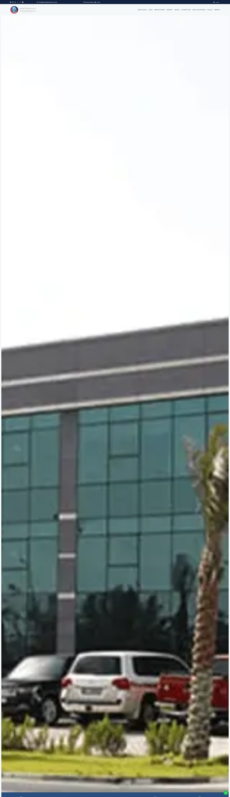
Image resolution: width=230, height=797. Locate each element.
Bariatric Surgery (159, 10)
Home (98, 2)
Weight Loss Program (199, 10)
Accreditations (186, 10)
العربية (217, 2)
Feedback (217, 10)
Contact (210, 10)
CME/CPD (177, 10)
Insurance (169, 10)
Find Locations (89, 2)
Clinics (150, 10)
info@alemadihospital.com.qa (48, 2)
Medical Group (142, 10)
